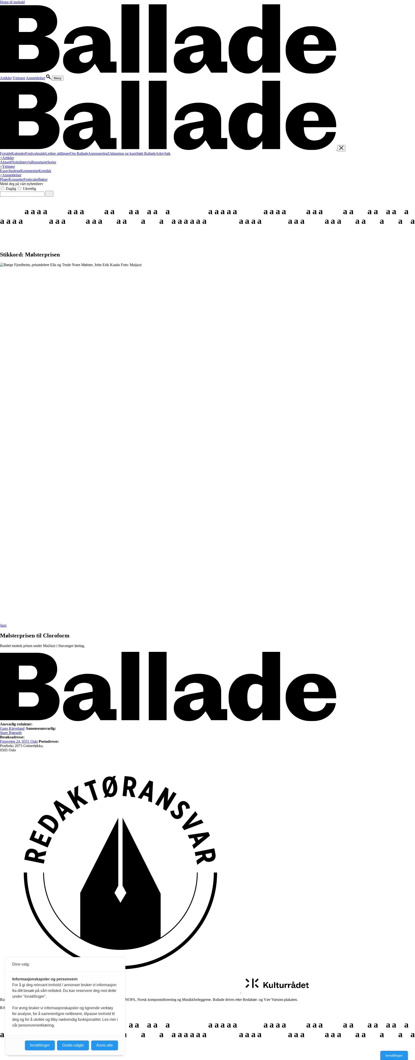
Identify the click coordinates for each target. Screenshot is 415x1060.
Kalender (18, 153)
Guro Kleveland (12, 728)
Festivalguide (35, 153)
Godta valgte (73, 1045)
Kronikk (44, 171)
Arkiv (160, 153)
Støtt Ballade (146, 153)
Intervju (25, 162)
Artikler (6, 78)
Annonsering (98, 153)
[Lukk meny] (341, 148)
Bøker (43, 179)
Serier (51, 162)
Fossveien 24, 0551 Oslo (19, 741)
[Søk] (49, 78)
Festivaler (31, 179)
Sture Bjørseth (11, 733)
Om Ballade (79, 153)
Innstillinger (394, 1055)
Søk (168, 153)
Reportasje (39, 162)
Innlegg (14, 171)
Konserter (16, 179)
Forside (5, 153)
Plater (4, 179)
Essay (4, 171)
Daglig (11, 189)
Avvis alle (104, 1045)
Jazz (3, 625)
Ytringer (18, 78)
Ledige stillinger (57, 153)
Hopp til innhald (12, 2)
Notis (15, 162)
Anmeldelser (35, 78)
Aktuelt (5, 162)
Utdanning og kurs (122, 153)
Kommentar (29, 171)
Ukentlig (29, 189)
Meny (57, 78)
